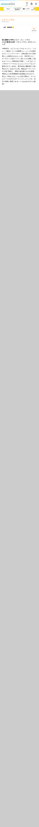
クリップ (34, 30)
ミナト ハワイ (8, 20)
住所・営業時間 (8, 27)
